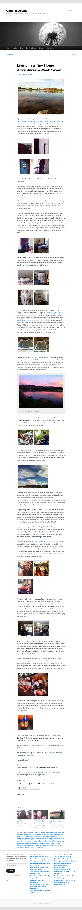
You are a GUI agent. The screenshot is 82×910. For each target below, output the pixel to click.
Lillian (25, 544)
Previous (9, 54)
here (58, 753)
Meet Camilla (50, 48)
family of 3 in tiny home (42, 834)
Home (8, 48)
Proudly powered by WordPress (41, 903)
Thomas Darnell (21, 845)
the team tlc (28, 843)
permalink (40, 847)
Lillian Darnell (25, 838)
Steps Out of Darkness (37, 880)
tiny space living (51, 845)
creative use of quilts (30, 834)
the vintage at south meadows (40, 843)
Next (74, 54)
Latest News (34, 882)
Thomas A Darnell (55, 843)
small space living (48, 842)
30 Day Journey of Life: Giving (39, 884)
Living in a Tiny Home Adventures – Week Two (57, 822)
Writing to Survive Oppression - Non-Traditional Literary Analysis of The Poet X (40, 863)
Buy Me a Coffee (31, 48)
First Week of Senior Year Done (64, 859)
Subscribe (11, 870)
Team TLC (56, 842)
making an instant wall (56, 840)
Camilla (27, 847)
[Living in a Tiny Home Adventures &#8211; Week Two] (57, 814)
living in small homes (30, 840)
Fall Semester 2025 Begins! (62, 863)
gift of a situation (25, 836)
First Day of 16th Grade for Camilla (65, 861)
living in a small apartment (37, 838)
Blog (21, 48)
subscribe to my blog (31, 772)
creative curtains (52, 833)
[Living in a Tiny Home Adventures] (24, 814)
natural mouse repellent (23, 842)
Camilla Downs (17, 10)
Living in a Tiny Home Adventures (24, 821)
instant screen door (44, 836)
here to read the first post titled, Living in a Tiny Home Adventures (40, 121)
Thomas (33, 357)
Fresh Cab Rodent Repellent (35, 541)
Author (15, 48)
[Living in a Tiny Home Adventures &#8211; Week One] (41, 814)
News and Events (35, 833)
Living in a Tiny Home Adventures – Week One (40, 822)
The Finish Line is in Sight (62, 857)
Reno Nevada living (36, 842)
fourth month (31, 755)
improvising (34, 836)
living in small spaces (43, 840)
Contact (41, 48)
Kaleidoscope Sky (59, 884)
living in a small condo (51, 838)
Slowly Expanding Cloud (62, 869)
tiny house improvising (40, 845)
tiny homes (30, 845)
